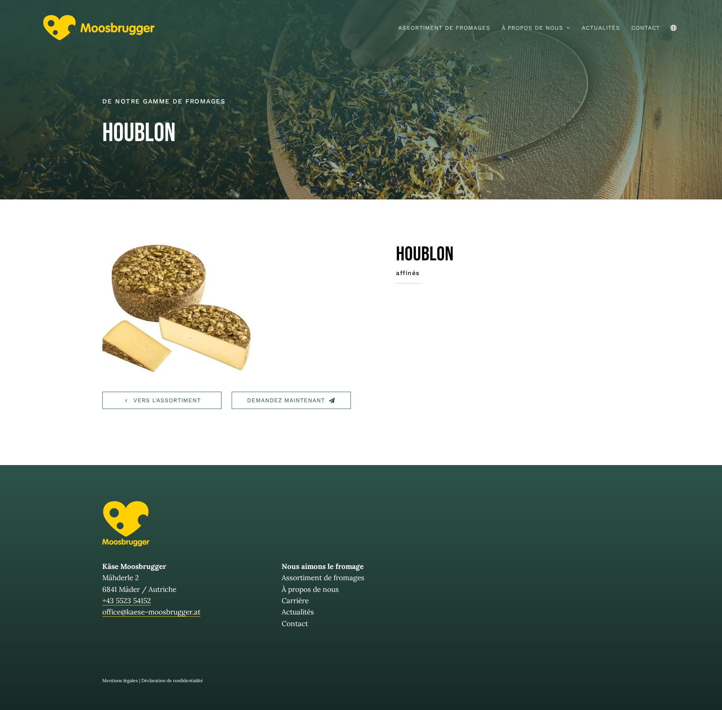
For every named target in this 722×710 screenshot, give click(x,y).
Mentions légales (120, 680)
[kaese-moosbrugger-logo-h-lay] (99, 18)
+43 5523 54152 (126, 600)
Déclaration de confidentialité (172, 680)
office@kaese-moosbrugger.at (151, 611)
